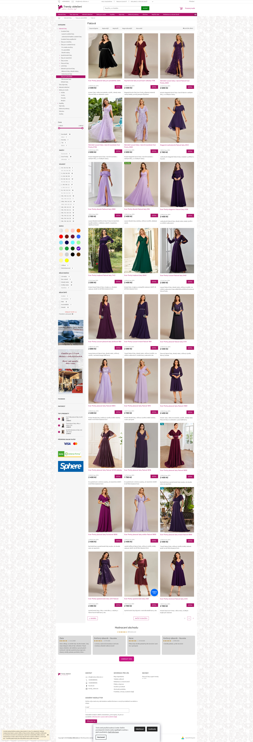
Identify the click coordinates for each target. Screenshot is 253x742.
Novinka (64, 140)
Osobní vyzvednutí (119, 687)
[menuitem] (62, 14)
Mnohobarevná (67, 268)
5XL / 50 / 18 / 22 (67, 210)
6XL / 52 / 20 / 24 (67, 213)
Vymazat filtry (70, 312)
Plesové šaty (65, 63)
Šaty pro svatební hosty (68, 45)
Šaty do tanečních (66, 58)
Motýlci (63, 101)
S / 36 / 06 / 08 (66, 176)
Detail (118, 87)
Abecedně (139, 28)
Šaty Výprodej (63, 85)
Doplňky (61, 103)
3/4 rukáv (65, 277)
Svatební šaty (65, 31)
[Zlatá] (61, 260)
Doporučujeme (93, 28)
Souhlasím (152, 729)
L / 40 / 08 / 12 (67, 185)
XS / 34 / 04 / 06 (67, 171)
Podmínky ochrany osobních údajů (124, 692)
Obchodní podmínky (120, 689)
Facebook (91, 686)
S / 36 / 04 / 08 (67, 173)
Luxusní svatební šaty (68, 34)
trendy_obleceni (93, 689)
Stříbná (64, 265)
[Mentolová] (79, 243)
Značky (61, 114)
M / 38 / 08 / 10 (66, 182)
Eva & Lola (65, 154)
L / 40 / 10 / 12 (66, 188)
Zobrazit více (126, 659)
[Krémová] (61, 254)
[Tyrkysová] (73, 243)
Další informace (113, 732)
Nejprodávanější (127, 28)
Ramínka (65, 288)
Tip (63, 143)
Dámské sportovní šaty (68, 69)
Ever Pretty (66, 157)
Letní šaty (64, 66)
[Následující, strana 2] (189, 618)
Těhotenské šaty (66, 79)
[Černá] (73, 254)
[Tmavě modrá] (67, 243)
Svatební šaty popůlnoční (68, 39)
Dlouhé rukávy (66, 53)
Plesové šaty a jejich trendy (150, 677)
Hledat (145, 8)
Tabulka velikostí (121, 1)
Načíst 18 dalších (141, 618)
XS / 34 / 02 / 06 (67, 168)
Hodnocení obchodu (126, 627)
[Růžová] (73, 231)
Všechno (61, 111)
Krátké (64, 296)
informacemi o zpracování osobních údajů (104, 717)
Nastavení (101, 737)
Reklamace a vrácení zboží (139, 1)
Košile (63, 93)
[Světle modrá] (61, 243)
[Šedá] (67, 254)
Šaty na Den (64, 61)
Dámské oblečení (64, 87)
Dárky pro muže (63, 90)
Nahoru (93, 618)
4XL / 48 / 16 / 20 (67, 207)
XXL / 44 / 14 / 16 (67, 199)
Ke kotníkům (66, 305)
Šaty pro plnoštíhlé (66, 77)
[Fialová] (79, 248)
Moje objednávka (107, 1)
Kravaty (63, 98)
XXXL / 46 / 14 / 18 (68, 202)
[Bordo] (67, 237)
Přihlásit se (91, 721)
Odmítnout (140, 729)
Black (64, 146)
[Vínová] (73, 237)
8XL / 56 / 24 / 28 (67, 218)
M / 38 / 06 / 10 (67, 179)
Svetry (63, 95)
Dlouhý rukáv (66, 282)
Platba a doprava (119, 684)
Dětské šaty (64, 82)
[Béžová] (67, 231)
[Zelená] (67, 248)
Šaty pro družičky (66, 42)
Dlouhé (65, 307)
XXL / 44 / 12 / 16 (67, 196)
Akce (64, 137)
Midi (64, 302)
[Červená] (61, 237)
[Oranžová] (79, 231)
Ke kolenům (66, 299)
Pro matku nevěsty (67, 47)
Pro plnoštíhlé (66, 50)
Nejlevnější (105, 28)
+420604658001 (92, 680)
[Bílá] (61, 231)
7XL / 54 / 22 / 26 (67, 216)
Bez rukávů (65, 279)
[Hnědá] (79, 254)
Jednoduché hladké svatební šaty (72, 37)
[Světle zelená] (61, 248)
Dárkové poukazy (64, 109)
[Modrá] (79, 237)
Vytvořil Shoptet (190, 738)
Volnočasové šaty (67, 74)
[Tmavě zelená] (73, 248)
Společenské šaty (66, 55)
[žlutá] (67, 260)
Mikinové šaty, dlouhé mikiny (70, 71)
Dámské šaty (63, 29)
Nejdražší (115, 28)
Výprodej (61, 106)
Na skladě (65, 134)
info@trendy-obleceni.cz (95, 677)
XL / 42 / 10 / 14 (67, 190)
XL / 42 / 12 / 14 (67, 193)
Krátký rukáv (66, 285)
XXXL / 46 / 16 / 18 (67, 204)
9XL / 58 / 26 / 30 (67, 221)
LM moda (65, 159)
